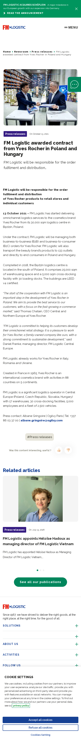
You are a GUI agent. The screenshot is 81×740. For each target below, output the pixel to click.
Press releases (42, 51)
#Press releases (39, 437)
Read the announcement (25, 13)
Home (7, 51)
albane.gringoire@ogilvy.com (42, 420)
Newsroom (21, 51)
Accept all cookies (40, 719)
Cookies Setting (40, 734)
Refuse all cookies (40, 727)
